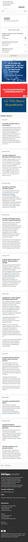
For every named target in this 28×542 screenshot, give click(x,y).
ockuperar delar (10, 248)
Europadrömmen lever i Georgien (10, 42)
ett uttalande (6, 317)
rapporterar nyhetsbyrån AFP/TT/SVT (11, 413)
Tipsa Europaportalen (17, 497)
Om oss (24, 497)
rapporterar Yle (5, 232)
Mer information (7, 4)
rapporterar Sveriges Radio (8, 194)
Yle (3, 367)
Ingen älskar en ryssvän (7, 48)
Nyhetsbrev (3, 497)
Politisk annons (23, 83)
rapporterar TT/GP (13, 308)
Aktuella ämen (9, 497)
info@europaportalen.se (8, 492)
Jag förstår (21, 7)
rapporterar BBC (16, 164)
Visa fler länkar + (14, 55)
